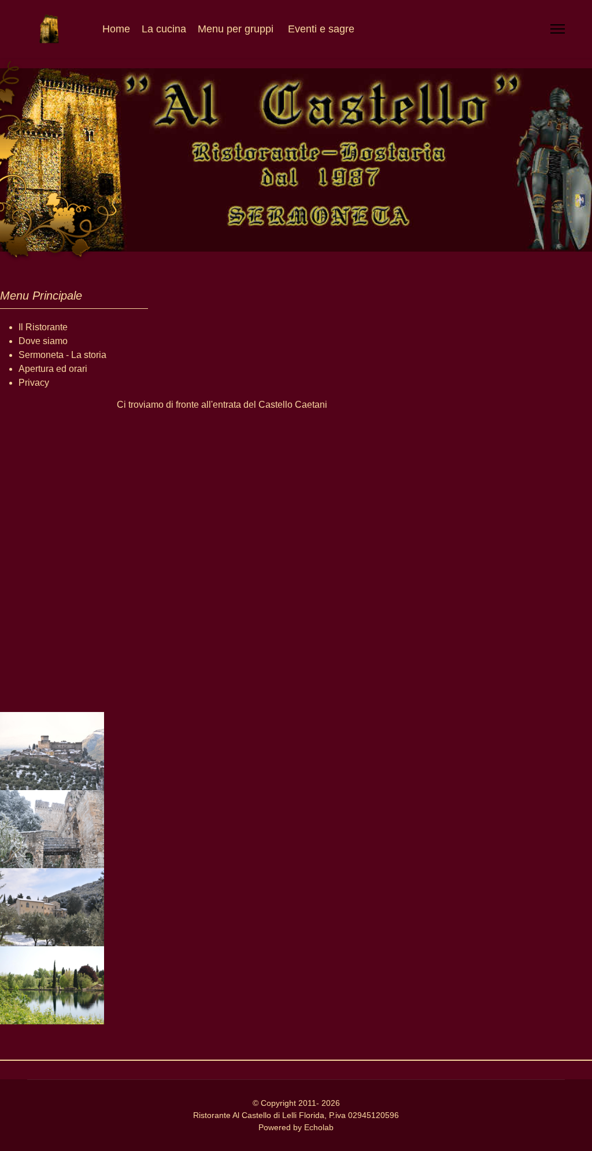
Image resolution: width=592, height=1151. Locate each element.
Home (116, 29)
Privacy (33, 383)
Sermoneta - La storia (62, 355)
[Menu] (557, 29)
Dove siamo (43, 341)
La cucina (164, 29)
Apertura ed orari (52, 369)
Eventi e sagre (321, 29)
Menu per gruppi (235, 29)
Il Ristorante (43, 327)
